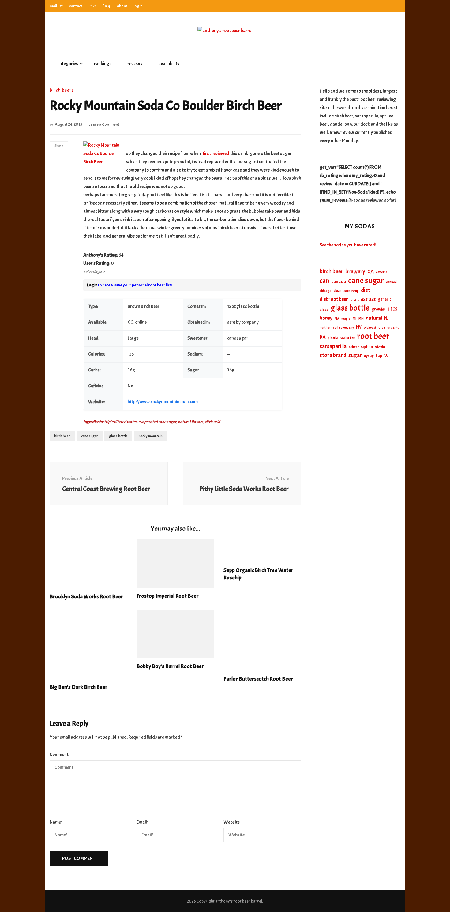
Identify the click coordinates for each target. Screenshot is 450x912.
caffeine (382, 272)
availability (168, 64)
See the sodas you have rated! (348, 245)
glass (324, 309)
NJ (386, 318)
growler (379, 309)
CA (370, 271)
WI (387, 355)
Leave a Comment (103, 124)
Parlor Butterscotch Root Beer (258, 678)
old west (370, 327)
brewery (355, 271)
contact (75, 6)
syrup (369, 355)
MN (361, 318)
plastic (333, 338)
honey (326, 318)
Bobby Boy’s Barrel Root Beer (170, 666)
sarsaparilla (333, 346)
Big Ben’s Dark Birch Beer (78, 687)
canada (338, 282)
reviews (134, 64)
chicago (326, 291)
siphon (367, 346)
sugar (355, 355)
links (92, 6)
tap (379, 355)
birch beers (62, 90)
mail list (56, 6)
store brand (333, 355)
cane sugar (89, 436)
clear (337, 290)
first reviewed (216, 153)
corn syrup (351, 291)
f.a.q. (107, 6)
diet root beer (334, 299)
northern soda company (337, 327)
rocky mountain (151, 436)
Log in (92, 285)
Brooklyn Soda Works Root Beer (86, 596)
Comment (59, 754)
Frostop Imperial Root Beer (168, 596)
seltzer (354, 347)
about (122, 6)
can (324, 281)
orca (381, 327)
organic (393, 327)
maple (346, 318)
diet (365, 290)
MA (337, 319)
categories (67, 64)
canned (391, 282)
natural (374, 318)
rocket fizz (347, 338)
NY (359, 327)
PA (323, 337)
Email (142, 822)
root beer (373, 336)
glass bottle (118, 436)
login (137, 6)
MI (354, 318)
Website (231, 822)
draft (354, 299)
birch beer (62, 436)
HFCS (392, 309)
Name (56, 822)
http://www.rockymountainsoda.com (163, 402)
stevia (380, 346)
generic (384, 299)
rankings (102, 64)
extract (368, 299)
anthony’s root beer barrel (238, 901)
